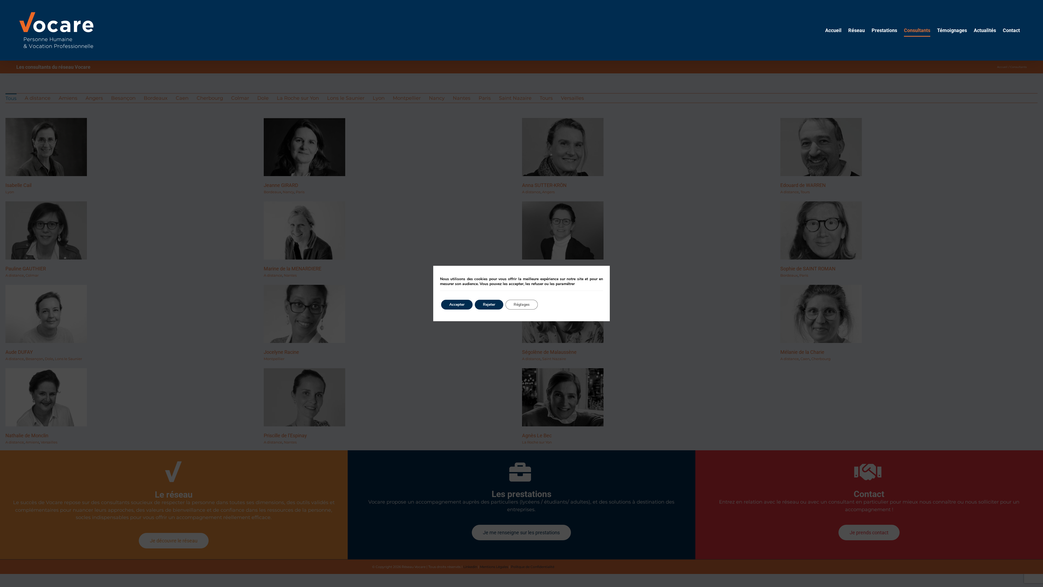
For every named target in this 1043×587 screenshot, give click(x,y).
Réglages (522, 304)
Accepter (456, 304)
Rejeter (489, 304)
